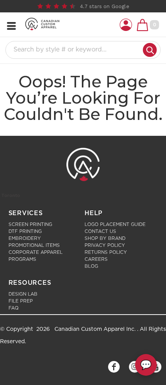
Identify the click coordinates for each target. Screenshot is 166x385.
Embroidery (24, 238)
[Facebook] (114, 367)
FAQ (13, 308)
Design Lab (22, 294)
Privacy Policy (105, 245)
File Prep (20, 301)
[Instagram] (135, 367)
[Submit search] (150, 50)
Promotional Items (34, 245)
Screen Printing (30, 224)
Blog (91, 266)
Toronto (10, 195)
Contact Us (100, 231)
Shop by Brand (105, 238)
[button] (126, 25)
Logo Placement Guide (115, 224)
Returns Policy (106, 252)
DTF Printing (25, 231)
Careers (96, 259)
